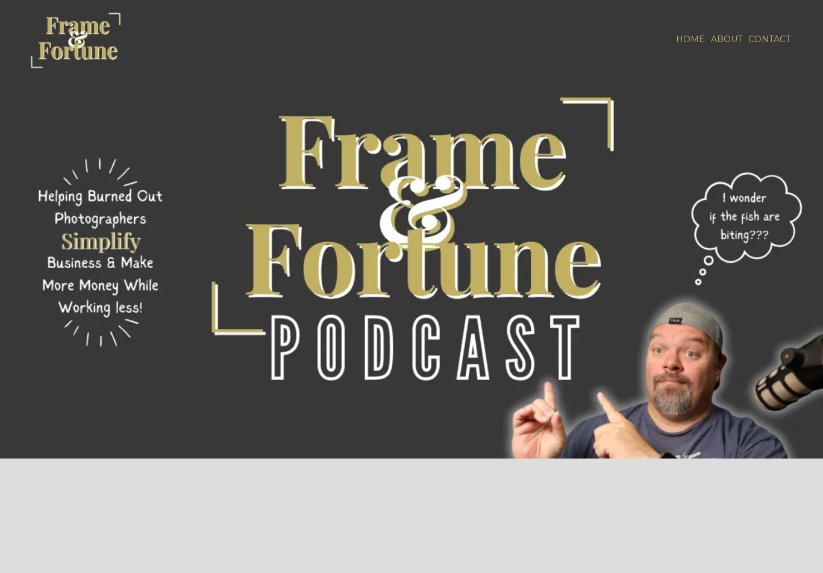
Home (690, 39)
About (726, 39)
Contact (769, 39)
